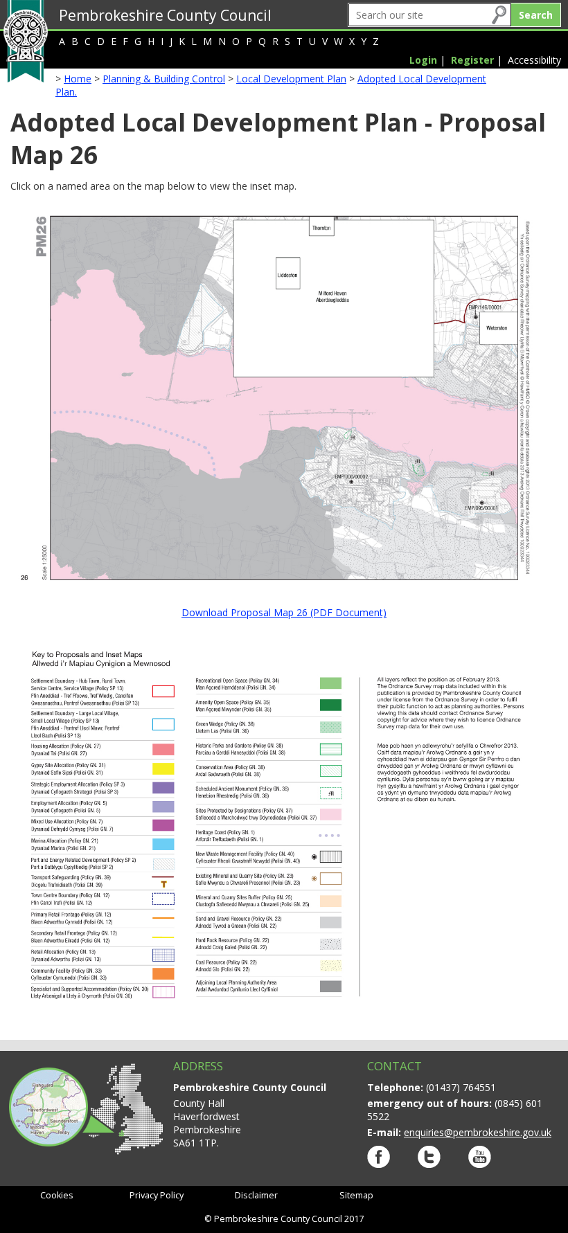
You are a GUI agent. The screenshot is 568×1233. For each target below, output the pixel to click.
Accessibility (534, 59)
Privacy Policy (157, 1195)
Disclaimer (256, 1195)
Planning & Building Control (164, 78)
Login (423, 59)
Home (77, 78)
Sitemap (356, 1195)
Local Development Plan (291, 78)
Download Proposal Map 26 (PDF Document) (284, 612)
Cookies (56, 1195)
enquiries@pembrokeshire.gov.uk (477, 1132)
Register (472, 59)
